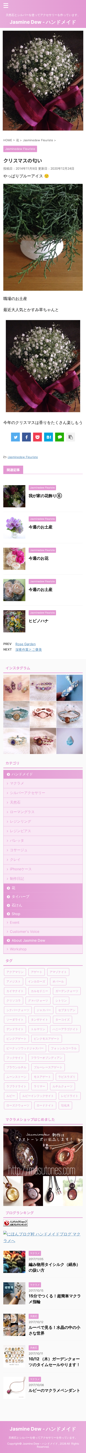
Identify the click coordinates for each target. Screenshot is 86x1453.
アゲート (36, 972)
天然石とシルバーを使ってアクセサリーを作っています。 (43, 1437)
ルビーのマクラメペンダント (54, 1390)
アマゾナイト (58, 972)
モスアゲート (42, 1076)
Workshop (18, 949)
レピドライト (69, 1096)
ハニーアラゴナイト (65, 1029)
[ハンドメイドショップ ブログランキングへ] (15, 1223)
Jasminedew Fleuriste (23, 457)
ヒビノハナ (39, 620)
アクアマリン (15, 972)
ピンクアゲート (16, 1038)
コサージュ (19, 850)
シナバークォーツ (17, 1010)
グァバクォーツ (38, 1000)
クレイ (15, 859)
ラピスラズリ (66, 1076)
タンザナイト (39, 1019)
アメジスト (13, 981)
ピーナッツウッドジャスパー (25, 1048)
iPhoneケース (21, 869)
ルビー (10, 1096)
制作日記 (17, 878)
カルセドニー (39, 991)
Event (14, 922)
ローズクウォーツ (17, 1105)
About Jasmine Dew (28, 940)
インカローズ (36, 981)
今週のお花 (39, 558)
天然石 (15, 802)
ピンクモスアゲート (47, 1038)
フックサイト (15, 1057)
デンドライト (15, 1029)
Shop (16, 914)
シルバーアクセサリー (27, 792)
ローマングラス (22, 812)
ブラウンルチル (16, 1067)
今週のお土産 (40, 527)
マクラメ (17, 783)
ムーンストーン (16, 1076)
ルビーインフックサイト (38, 1096)
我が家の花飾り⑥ (45, 495)
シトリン (61, 1000)
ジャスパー (44, 1010)
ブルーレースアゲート (48, 1067)
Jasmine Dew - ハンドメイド (43, 22)
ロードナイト (45, 1105)
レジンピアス (20, 831)
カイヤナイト (15, 991)
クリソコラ (13, 1000)
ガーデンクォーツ (66, 991)
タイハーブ (20, 896)
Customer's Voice (24, 931)
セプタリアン (66, 1010)
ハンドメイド (22, 774)
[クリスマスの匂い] (48, 437)
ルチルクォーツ (62, 1086)
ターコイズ (62, 1019)
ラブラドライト (16, 1086)
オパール (58, 981)
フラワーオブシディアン (46, 1057)
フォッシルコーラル (64, 1048)
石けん (17, 905)
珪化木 (65, 1105)
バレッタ (17, 840)
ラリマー (39, 1086)
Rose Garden (25, 644)
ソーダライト (15, 1019)
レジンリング (20, 821)
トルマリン (38, 1029)
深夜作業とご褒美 (28, 649)
